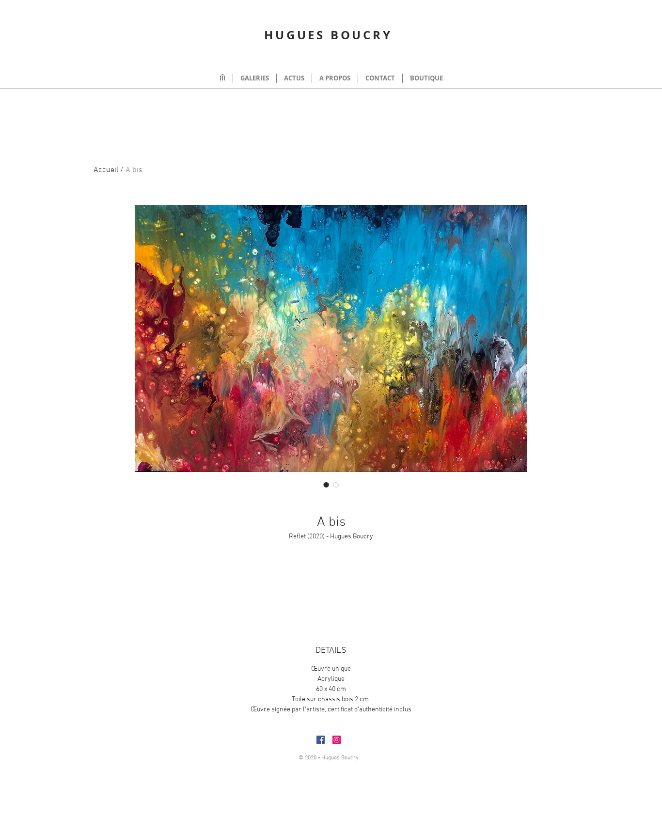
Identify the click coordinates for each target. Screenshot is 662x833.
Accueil (106, 170)
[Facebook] (320, 740)
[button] (558, 58)
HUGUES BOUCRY (328, 35)
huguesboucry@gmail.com (420, 751)
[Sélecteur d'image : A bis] (326, 484)
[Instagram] (336, 740)
